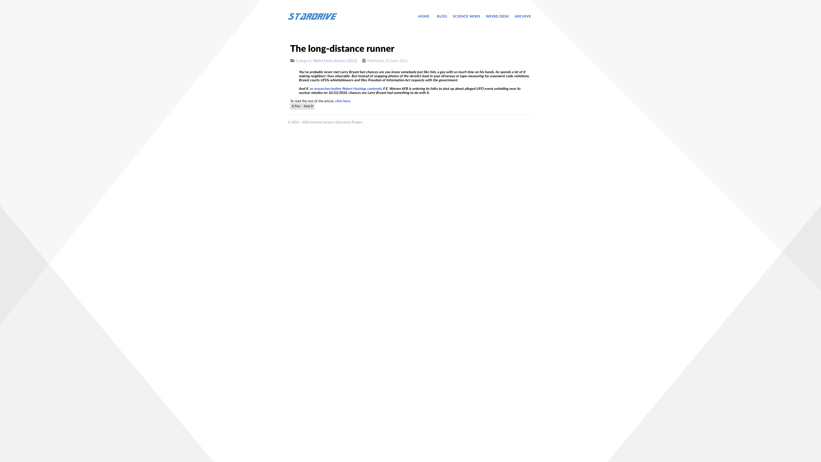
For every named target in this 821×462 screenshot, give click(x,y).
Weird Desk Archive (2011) (335, 61)
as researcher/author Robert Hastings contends (345, 88)
